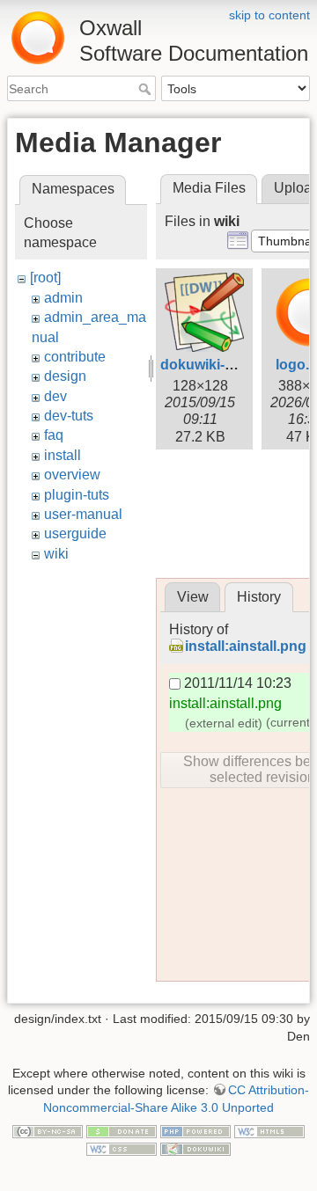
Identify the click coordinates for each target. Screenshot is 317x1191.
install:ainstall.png (245, 646)
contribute (75, 356)
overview (72, 474)
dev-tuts (68, 415)
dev (55, 396)
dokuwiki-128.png (219, 364)
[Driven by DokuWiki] (195, 1148)
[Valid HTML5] (269, 1131)
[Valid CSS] (121, 1148)
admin (63, 297)
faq (53, 434)
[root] (45, 277)
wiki (56, 553)
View (193, 596)
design (65, 376)
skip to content (269, 15)
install (62, 455)
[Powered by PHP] (195, 1131)
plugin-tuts (76, 494)
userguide (75, 533)
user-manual (83, 514)
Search (146, 89)
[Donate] (121, 1131)
